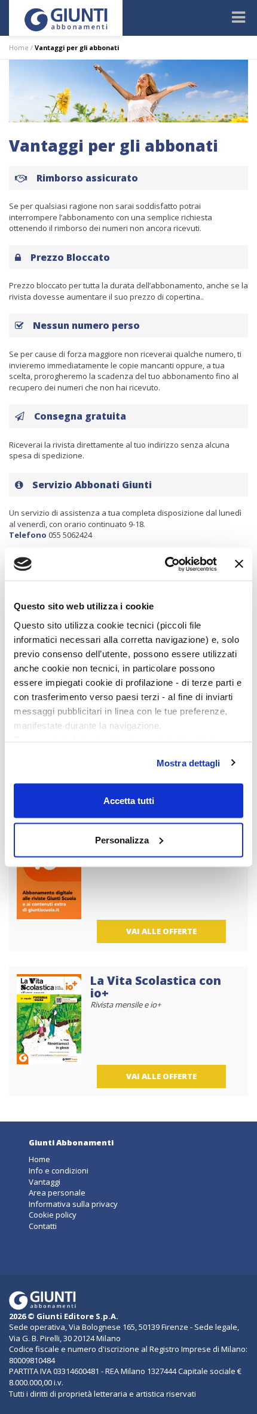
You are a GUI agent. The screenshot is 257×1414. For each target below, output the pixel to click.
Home (19, 47)
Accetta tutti (128, 801)
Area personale (57, 1192)
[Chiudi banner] (239, 564)
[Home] (66, 18)
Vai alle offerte (161, 931)
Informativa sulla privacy (73, 1204)
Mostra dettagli (189, 762)
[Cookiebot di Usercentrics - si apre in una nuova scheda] (165, 564)
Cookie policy (53, 1214)
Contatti (43, 1226)
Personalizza (122, 839)
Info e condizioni (58, 1170)
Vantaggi (44, 1181)
